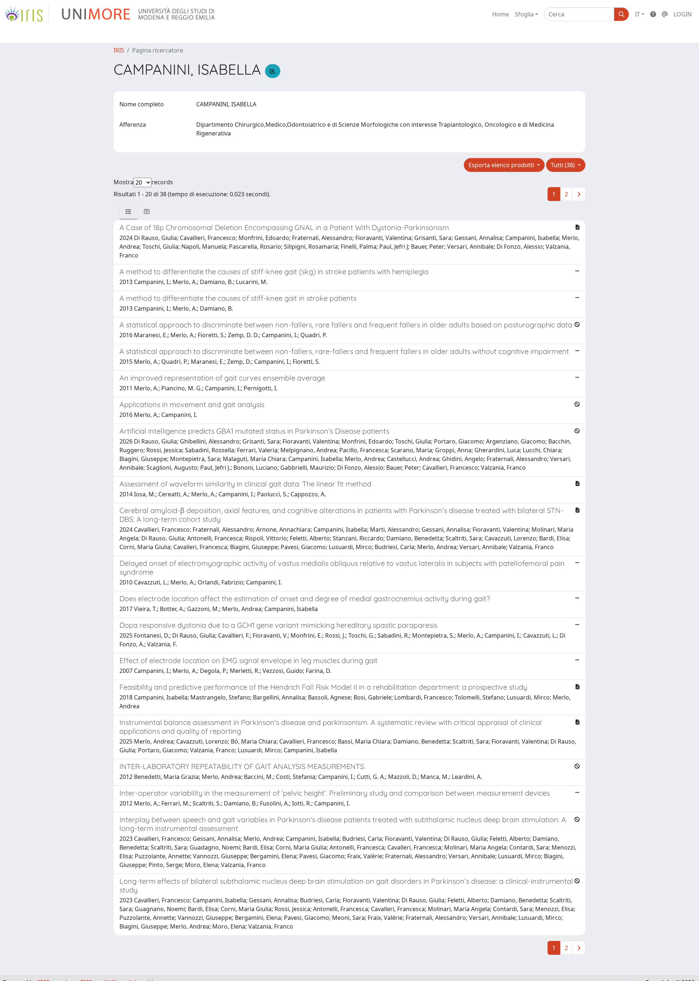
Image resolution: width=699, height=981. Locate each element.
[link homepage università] (139, 14)
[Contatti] (665, 14)
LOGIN (683, 14)
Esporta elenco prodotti (502, 165)
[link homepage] (26, 14)
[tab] (128, 211)
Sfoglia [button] (524, 14)
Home (500, 14)
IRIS (119, 50)
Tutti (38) (563, 165)
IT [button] (637, 14)
